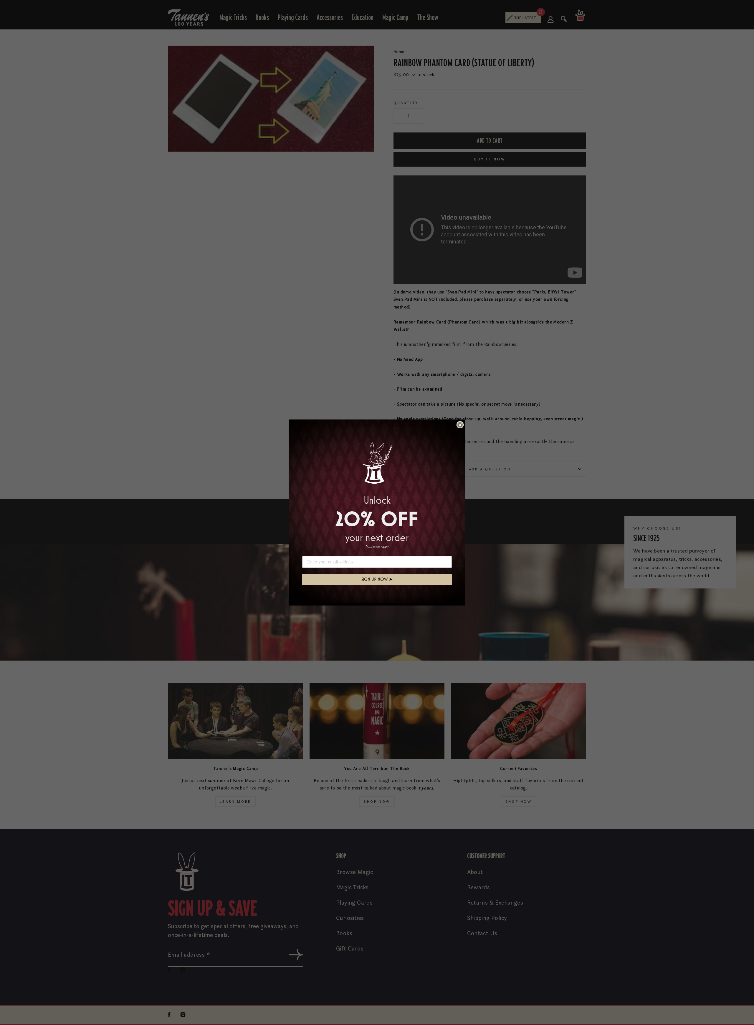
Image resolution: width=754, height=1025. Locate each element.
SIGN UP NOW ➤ (377, 579)
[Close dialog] (460, 425)
